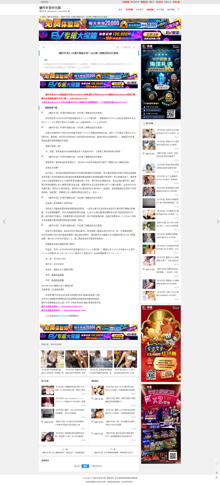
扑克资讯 (139, 10)
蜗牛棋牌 (170, 10)
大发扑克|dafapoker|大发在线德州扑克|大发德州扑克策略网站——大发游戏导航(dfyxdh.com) (84, 102)
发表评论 (127, 47)
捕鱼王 (151, 2)
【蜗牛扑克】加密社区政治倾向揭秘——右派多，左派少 (167, 272)
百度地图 (126, 478)
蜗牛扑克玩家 (52, 17)
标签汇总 (167, 2)
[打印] (117, 47)
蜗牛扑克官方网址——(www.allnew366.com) (61, 307)
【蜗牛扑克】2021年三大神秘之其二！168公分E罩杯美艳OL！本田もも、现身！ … (167, 226)
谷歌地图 (133, 478)
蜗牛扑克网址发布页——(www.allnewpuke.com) (63, 310)
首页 (120, 10)
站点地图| (119, 478)
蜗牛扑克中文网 (50, 8)
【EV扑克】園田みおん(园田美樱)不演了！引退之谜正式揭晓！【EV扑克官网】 (167, 260)
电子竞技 (160, 10)
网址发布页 (134, 2)
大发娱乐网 (58, 289)
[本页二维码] (217, 478)
